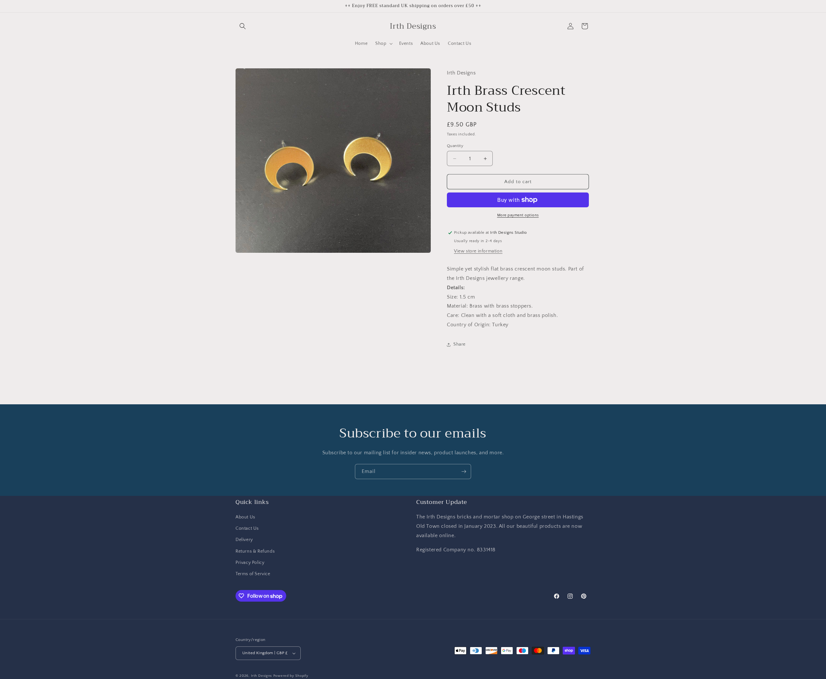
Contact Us (247, 528)
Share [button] (459, 344)
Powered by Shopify (290, 676)
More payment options (518, 215)
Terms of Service (253, 573)
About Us (245, 517)
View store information (478, 251)
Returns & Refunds (255, 551)
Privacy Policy (250, 562)
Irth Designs (262, 676)
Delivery (244, 539)
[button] (243, 26)
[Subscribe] (464, 471)
